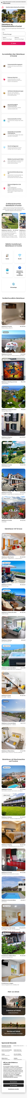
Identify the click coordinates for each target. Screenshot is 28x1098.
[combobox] (13, 34)
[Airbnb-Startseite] (3, 7)
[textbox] (7, 39)
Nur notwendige (13, 1085)
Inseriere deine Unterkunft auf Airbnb (15, 7)
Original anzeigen (6, 3)
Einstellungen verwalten (13, 1089)
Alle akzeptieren (13, 1082)
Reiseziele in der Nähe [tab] (6, 1045)
